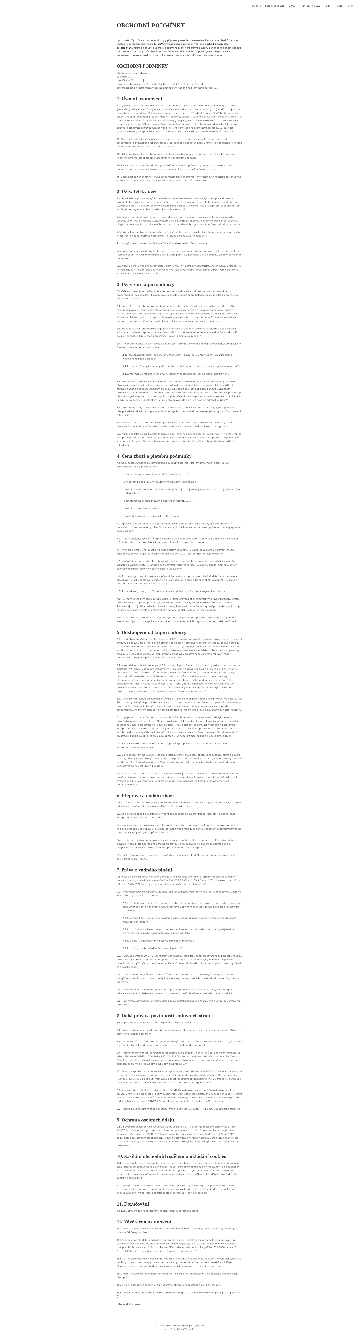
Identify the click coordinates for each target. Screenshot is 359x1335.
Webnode (189, 1329)
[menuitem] (257, 5)
